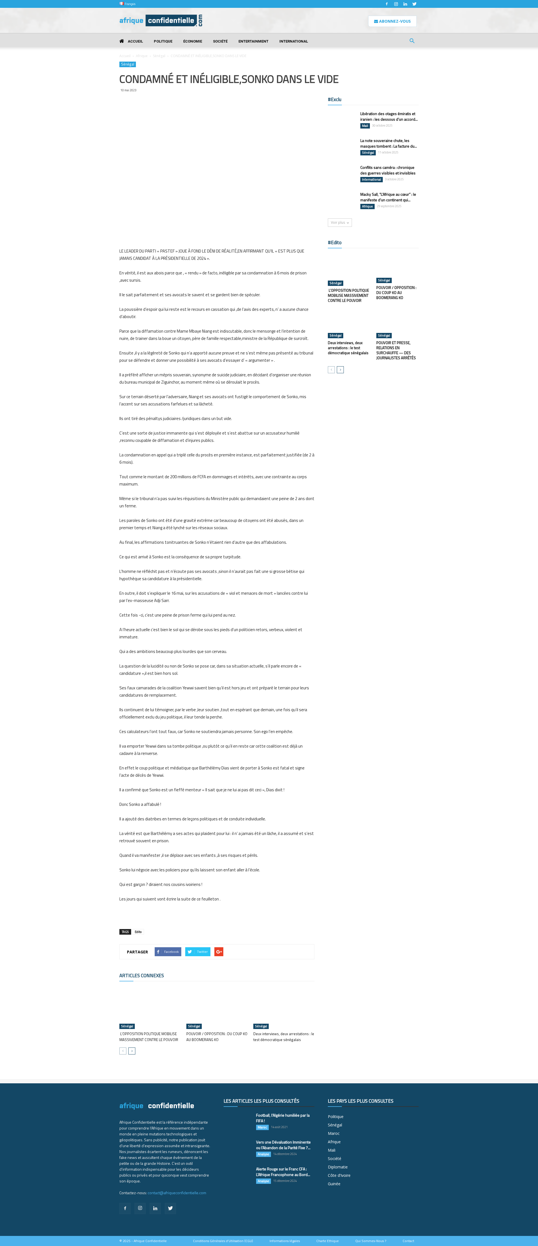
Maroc (262, 1127)
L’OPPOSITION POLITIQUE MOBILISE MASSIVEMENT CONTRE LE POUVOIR (148, 1036)
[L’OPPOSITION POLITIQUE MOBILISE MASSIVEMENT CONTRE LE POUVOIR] (149, 1008)
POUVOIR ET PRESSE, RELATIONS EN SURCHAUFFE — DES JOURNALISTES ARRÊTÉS (396, 350)
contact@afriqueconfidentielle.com (177, 1193)
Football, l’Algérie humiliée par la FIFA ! (283, 1118)
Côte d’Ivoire (339, 1175)
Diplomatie (338, 1167)
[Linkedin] (405, 4)
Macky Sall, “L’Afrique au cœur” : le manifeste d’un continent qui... (388, 197)
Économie (192, 41)
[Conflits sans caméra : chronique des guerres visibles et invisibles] (342, 174)
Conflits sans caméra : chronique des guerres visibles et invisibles (388, 170)
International (293, 41)
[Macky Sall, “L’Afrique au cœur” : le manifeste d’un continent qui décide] (342, 201)
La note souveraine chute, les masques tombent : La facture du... (388, 143)
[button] (412, 41)
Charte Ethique (327, 1240)
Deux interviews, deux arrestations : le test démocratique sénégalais (283, 1036)
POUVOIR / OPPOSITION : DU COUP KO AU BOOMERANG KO (216, 1036)
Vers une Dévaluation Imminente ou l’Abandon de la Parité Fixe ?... (283, 1145)
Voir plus (338, 222)
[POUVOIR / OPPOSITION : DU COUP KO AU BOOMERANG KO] (216, 1008)
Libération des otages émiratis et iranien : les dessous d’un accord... (389, 116)
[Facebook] (386, 4)
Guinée (334, 1183)
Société (220, 41)
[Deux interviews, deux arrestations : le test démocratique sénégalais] (283, 1008)
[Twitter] (414, 4)
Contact (408, 1240)
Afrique (142, 55)
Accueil (135, 41)
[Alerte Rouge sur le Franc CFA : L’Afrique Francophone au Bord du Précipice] (238, 1176)
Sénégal (159, 55)
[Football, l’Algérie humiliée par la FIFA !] (238, 1122)
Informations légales (285, 1240)
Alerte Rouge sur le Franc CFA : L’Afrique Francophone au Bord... (283, 1171)
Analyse (263, 1154)
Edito (138, 932)
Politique (163, 41)
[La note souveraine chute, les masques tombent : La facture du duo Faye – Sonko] (342, 147)
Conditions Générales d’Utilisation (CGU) (223, 1240)
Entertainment (253, 41)
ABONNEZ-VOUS (394, 21)
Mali (365, 125)
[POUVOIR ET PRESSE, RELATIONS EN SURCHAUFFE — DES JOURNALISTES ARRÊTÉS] (397, 323)
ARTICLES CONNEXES (141, 975)
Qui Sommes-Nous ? (370, 1240)
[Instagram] (396, 4)
